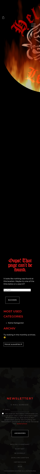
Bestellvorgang (20, 444)
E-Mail (6, 409)
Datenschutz (22, 424)
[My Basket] (3, 17)
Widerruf (20, 453)
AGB (20, 466)
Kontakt (20, 449)
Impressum (20, 462)
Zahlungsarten (20, 457)
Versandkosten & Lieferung (20, 471)
